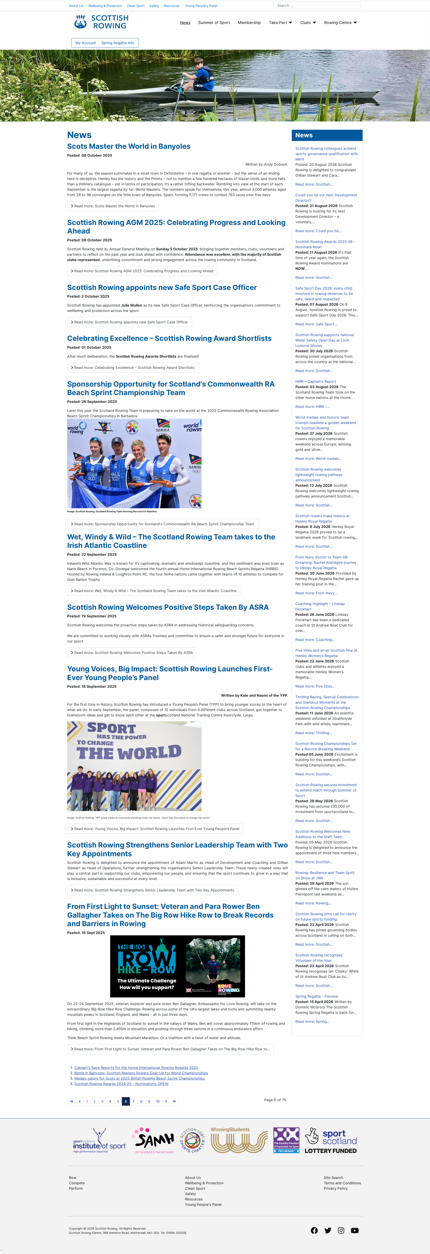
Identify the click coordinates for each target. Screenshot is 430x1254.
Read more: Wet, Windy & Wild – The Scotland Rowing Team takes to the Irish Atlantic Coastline (154, 590)
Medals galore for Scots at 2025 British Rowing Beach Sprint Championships (140, 1078)
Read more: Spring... (312, 1021)
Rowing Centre (338, 22)
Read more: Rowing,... (313, 903)
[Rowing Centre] (354, 23)
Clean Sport (135, 6)
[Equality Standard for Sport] (286, 1140)
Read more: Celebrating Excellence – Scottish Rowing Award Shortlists (134, 367)
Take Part (278, 22)
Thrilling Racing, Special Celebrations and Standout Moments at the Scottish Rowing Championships (326, 702)
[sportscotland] (331, 1140)
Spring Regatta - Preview (316, 996)
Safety (154, 6)
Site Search (333, 1177)
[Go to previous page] (80, 1101)
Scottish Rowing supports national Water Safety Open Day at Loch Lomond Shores (324, 340)
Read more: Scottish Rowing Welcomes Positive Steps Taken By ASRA (133, 652)
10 (158, 1101)
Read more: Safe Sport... (316, 324)
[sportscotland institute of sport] (99, 1140)
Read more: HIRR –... (312, 406)
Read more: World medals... (318, 458)
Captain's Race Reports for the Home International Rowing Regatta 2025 (136, 1067)
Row (72, 1177)
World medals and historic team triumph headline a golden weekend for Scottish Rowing (325, 422)
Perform (76, 1188)
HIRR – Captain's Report (315, 381)
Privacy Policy (336, 1188)
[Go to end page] (174, 1101)
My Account (85, 43)
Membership (249, 22)
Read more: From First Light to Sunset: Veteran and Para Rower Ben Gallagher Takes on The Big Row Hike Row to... (171, 1049)
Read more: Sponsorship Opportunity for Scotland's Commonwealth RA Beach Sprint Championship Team (164, 524)
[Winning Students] (239, 1140)
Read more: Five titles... (315, 686)
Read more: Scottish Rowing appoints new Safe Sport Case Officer (130, 322)
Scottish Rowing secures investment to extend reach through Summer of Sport (326, 790)
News (185, 22)
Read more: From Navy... (316, 593)
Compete (77, 1183)
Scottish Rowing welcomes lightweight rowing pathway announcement (319, 474)
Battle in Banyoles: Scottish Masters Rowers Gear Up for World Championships (141, 1073)
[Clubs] (313, 23)
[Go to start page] (71, 1101)
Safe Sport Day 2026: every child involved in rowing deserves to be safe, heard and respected (324, 293)
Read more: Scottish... (313, 184)
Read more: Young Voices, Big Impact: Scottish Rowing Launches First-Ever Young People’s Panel (156, 828)
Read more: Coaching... (315, 639)
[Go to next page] (166, 1101)
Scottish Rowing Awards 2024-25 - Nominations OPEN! (121, 1083)
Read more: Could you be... (318, 231)
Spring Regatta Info (117, 43)
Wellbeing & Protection (105, 6)
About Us (76, 6)
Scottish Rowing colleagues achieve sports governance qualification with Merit (326, 153)
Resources (172, 6)
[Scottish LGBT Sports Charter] (192, 1140)
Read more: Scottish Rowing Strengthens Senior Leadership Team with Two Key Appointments (153, 890)
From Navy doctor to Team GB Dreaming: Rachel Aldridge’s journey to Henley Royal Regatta (325, 562)
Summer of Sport (214, 22)
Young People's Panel (201, 6)
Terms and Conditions (342, 1183)
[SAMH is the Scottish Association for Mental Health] (152, 1140)
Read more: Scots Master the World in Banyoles (114, 206)
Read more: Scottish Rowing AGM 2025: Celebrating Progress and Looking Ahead (143, 271)
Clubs (305, 22)
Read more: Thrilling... (313, 733)
